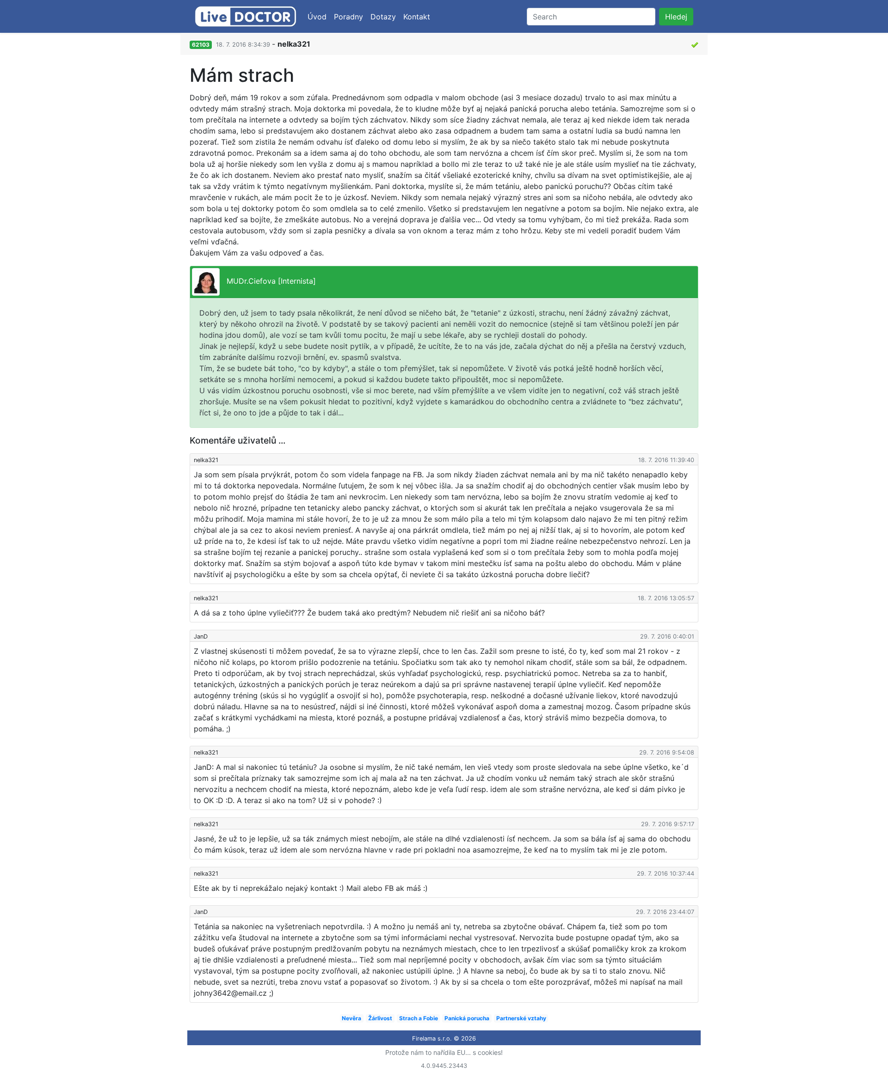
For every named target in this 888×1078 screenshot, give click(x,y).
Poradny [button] (348, 16)
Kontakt (416, 16)
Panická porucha (466, 1018)
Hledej (676, 16)
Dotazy (383, 16)
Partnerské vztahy (521, 1018)
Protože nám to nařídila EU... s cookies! (444, 1052)
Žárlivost (380, 1018)
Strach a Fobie (418, 1018)
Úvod (317, 16)
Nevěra (351, 1018)
